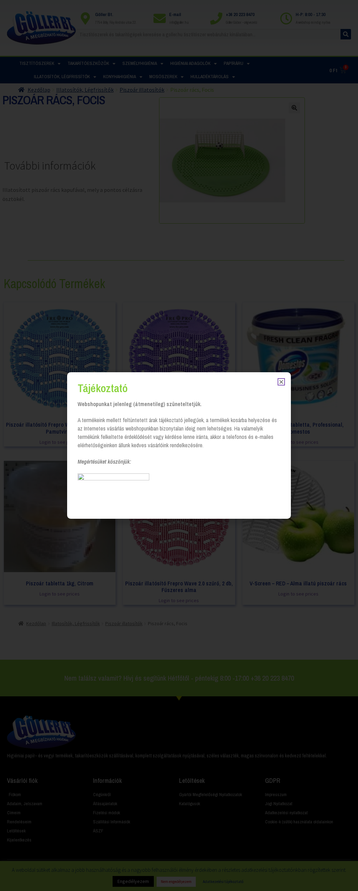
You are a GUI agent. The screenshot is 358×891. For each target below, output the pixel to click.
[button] (281, 381)
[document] (179, 445)
